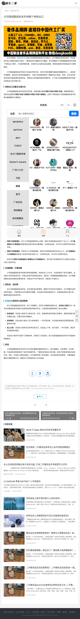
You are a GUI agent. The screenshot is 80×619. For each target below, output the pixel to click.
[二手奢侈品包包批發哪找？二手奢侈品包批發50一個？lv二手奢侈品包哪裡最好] (14, 572)
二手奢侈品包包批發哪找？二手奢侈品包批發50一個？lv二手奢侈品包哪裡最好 (51, 567)
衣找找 (8, 301)
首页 (7, 11)
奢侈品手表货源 (9, 448)
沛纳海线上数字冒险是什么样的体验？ (43, 498)
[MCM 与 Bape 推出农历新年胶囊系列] (14, 435)
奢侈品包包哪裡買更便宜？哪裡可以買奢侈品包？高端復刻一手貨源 (51, 533)
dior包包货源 (20, 612)
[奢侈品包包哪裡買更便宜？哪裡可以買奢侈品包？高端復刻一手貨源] (14, 538)
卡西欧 (58, 612)
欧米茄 (65, 612)
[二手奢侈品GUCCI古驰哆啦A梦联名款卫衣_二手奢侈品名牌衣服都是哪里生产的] (14, 590)
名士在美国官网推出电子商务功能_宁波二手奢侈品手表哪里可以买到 (35, 464)
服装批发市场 (28, 21)
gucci (28, 612)
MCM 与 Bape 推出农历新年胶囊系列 (43, 430)
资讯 (6, 430)
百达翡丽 (72, 612)
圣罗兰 (43, 612)
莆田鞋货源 (8, 551)
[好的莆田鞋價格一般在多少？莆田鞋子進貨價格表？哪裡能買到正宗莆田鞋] (14, 555)
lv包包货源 (7, 491)
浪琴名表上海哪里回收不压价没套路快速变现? (47, 515)
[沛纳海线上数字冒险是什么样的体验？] (14, 503)
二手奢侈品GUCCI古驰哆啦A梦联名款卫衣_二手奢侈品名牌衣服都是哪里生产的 (51, 585)
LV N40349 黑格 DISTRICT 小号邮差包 (22, 481)
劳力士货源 (50, 612)
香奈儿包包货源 (9, 612)
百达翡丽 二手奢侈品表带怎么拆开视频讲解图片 (48, 447)
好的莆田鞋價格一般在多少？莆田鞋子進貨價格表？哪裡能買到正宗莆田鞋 (51, 550)
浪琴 (6, 516)
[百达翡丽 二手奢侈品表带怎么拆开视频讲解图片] (14, 452)
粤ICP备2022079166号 (51, 615)
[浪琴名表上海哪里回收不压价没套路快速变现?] (14, 520)
